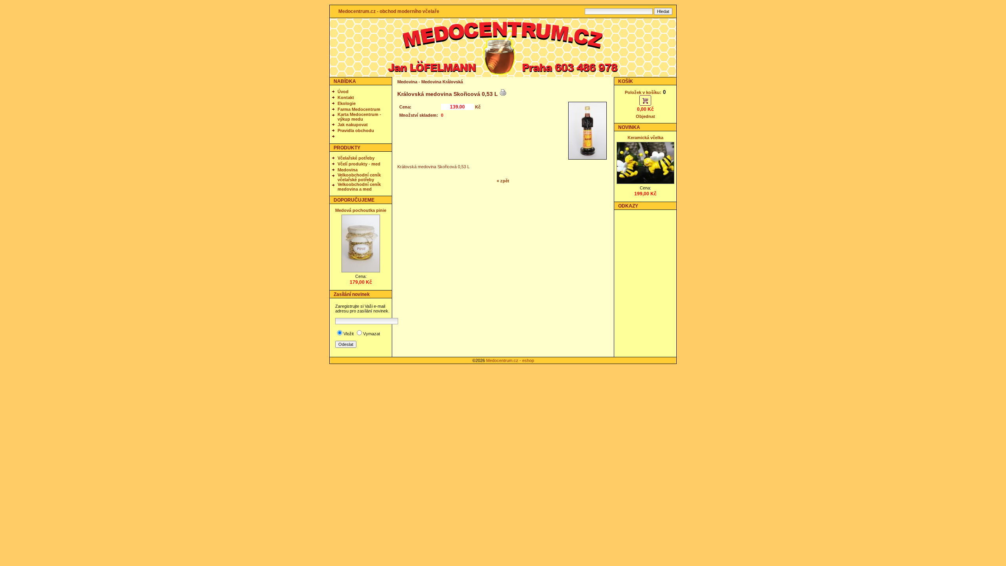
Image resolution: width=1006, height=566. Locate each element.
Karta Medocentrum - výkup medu (359, 116)
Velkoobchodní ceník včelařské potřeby (359, 177)
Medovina (348, 169)
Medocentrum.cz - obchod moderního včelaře (388, 11)
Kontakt (346, 97)
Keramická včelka (645, 137)
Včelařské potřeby (356, 158)
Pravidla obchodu (356, 130)
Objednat (645, 116)
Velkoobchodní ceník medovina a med (359, 186)
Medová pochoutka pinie (360, 210)
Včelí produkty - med (359, 164)
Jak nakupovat (353, 124)
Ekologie (347, 103)
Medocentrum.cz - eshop (510, 360)
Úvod (343, 91)
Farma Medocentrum (359, 109)
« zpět (503, 180)
